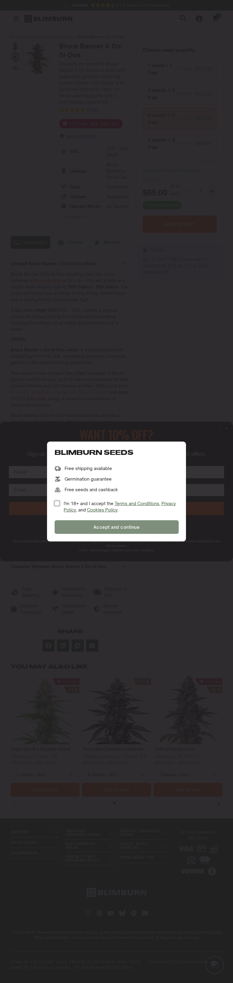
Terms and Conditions (137, 503)
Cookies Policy (102, 509)
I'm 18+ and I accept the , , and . (120, 506)
